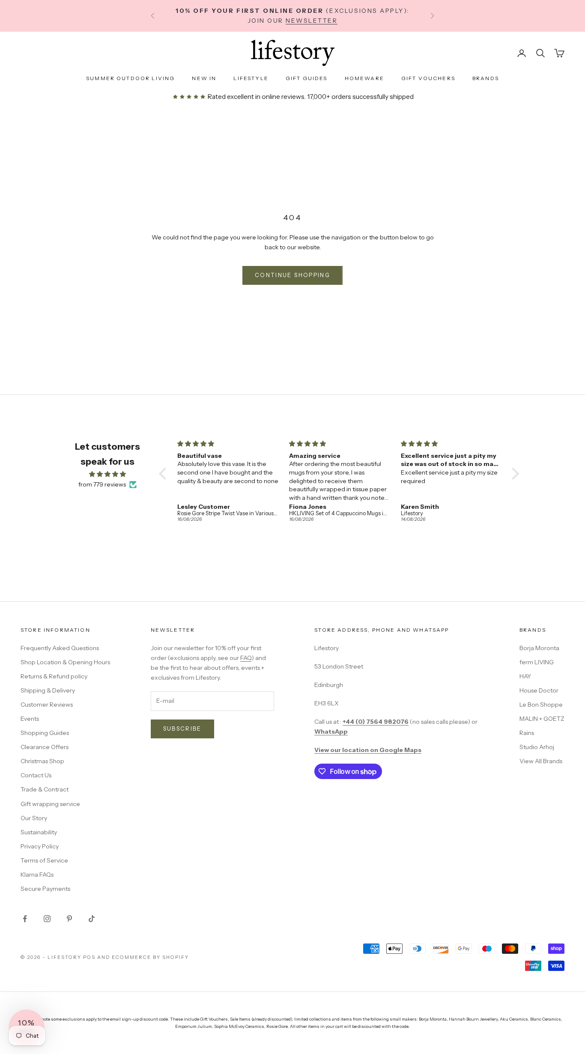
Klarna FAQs (37, 874)
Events (30, 719)
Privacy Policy (40, 846)
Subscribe (182, 728)
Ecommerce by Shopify (150, 957)
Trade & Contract (45, 789)
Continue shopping (292, 275)
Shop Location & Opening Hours (65, 662)
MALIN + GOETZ (541, 719)
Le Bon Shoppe (541, 704)
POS (89, 957)
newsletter (311, 20)
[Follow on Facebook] (25, 918)
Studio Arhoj (536, 747)
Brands (485, 78)
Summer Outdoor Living (130, 78)
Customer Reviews (47, 704)
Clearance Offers (45, 747)
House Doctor (538, 690)
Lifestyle (250, 78)
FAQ (245, 658)
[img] (107, 474)
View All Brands (540, 761)
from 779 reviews (102, 484)
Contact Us (36, 775)
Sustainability (39, 832)
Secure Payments (45, 889)
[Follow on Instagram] (47, 918)
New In (204, 78)
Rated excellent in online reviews (255, 97)
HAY (525, 676)
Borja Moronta (539, 648)
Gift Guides (307, 78)
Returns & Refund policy (54, 676)
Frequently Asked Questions (60, 648)
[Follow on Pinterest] (69, 918)
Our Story (34, 818)
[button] (165, 474)
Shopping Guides (45, 733)
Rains (526, 733)
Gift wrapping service (50, 804)
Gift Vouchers (428, 78)
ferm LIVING (536, 662)
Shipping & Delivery (48, 690)
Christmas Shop (42, 761)
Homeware (364, 78)
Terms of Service (44, 860)
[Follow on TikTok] (91, 918)
